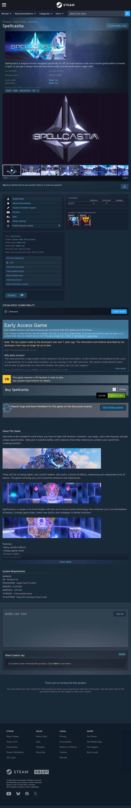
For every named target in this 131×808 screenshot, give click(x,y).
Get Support (92, 747)
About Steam (12, 736)
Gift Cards (11, 757)
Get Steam (92, 736)
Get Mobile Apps (94, 742)
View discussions (14, 280)
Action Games (20, 22)
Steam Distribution (14, 752)
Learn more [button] (119, 311)
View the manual (14, 267)
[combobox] (96, 13)
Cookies (63, 752)
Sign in (6, 185)
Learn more (92, 336)
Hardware (40, 747)
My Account (92, 752)
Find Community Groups (17, 284)
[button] (6, 13)
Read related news (14, 275)
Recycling (40, 752)
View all (122, 654)
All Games (7, 22)
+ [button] (38, 91)
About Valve (41, 736)
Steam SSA (11, 742)
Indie (15, 91)
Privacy (63, 736)
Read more (120, 369)
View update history (15, 271)
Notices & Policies (68, 747)
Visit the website (14, 258)
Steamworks (12, 747)
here (56, 663)
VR (34, 91)
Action (8, 91)
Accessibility (65, 742)
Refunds (63, 757)
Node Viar (53, 80)
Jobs (38, 742)
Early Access (25, 91)
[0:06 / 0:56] (65, 128)
